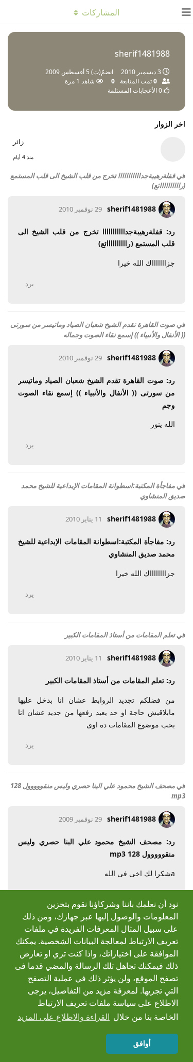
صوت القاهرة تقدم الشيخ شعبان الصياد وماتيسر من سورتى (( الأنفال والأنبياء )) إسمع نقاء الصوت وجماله (97, 329)
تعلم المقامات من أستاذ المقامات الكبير (120, 634)
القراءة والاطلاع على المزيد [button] (63, 1017)
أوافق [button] (142, 1043)
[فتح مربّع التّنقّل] (182, 12)
